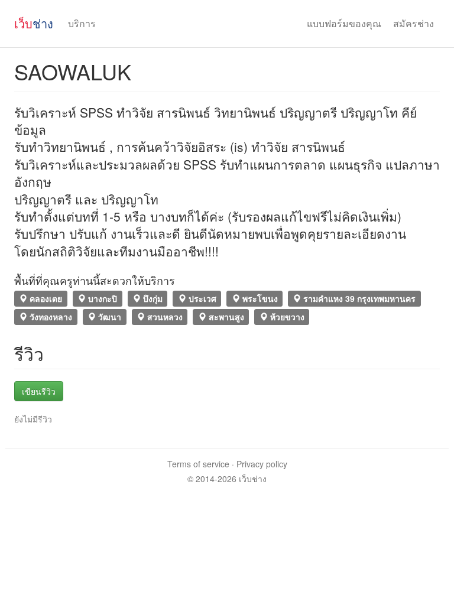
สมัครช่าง (413, 23)
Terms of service (198, 464)
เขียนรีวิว (39, 391)
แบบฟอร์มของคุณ (344, 23)
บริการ (82, 23)
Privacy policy (261, 464)
